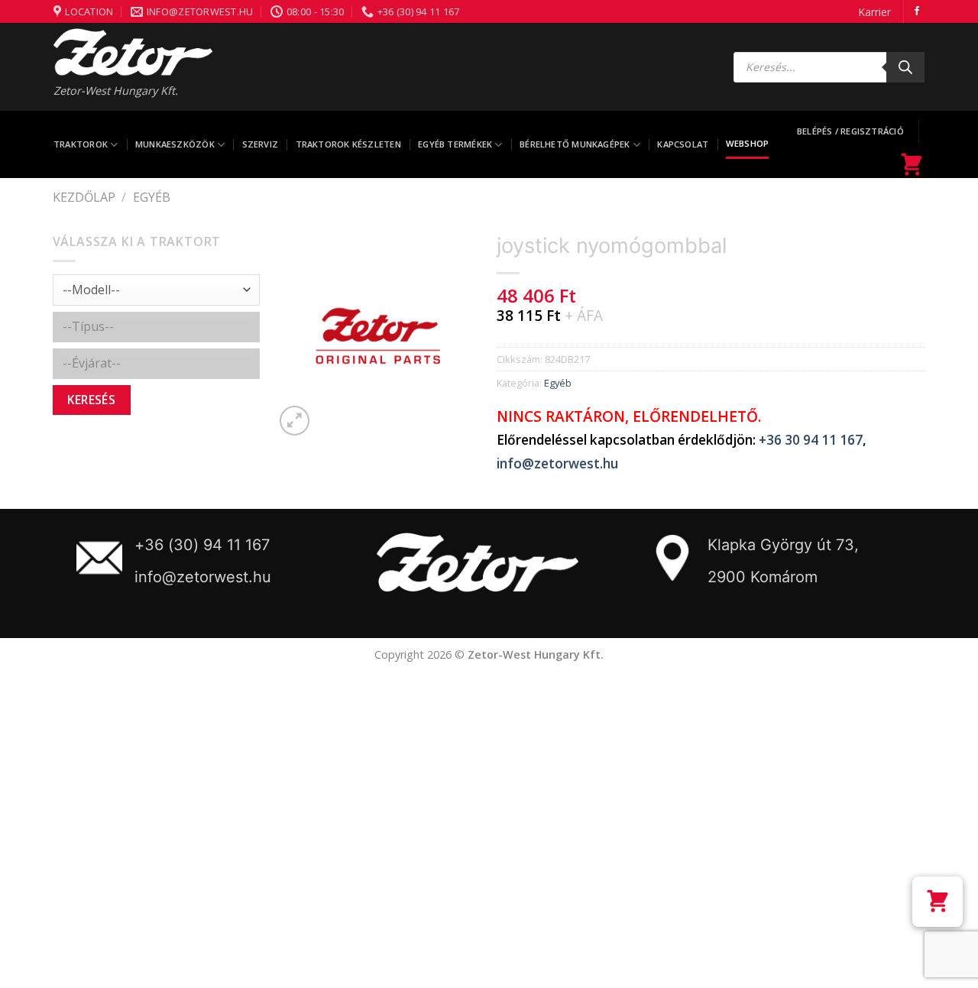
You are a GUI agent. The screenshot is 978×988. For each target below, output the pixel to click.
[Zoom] (294, 421)
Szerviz (260, 144)
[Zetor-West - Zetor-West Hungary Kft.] (132, 52)
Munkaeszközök (175, 144)
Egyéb (151, 197)
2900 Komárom (763, 577)
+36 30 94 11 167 (811, 440)
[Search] (905, 67)
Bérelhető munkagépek (575, 144)
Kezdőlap (84, 197)
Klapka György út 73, (783, 545)
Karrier (874, 12)
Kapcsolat (682, 144)
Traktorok (80, 144)
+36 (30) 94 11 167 (202, 545)
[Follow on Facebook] (916, 11)
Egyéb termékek (455, 144)
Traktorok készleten (348, 144)
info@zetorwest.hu (557, 463)
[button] (937, 901)
